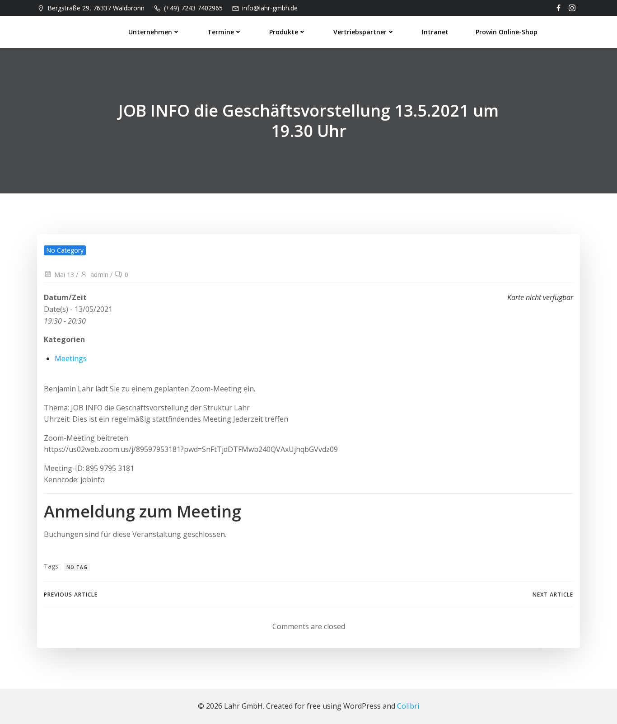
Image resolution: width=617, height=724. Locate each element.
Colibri (408, 706)
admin (99, 274)
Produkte (283, 32)
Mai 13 (64, 274)
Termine (220, 32)
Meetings (71, 358)
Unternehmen (150, 32)
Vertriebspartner (360, 32)
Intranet (435, 32)
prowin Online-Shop (507, 32)
